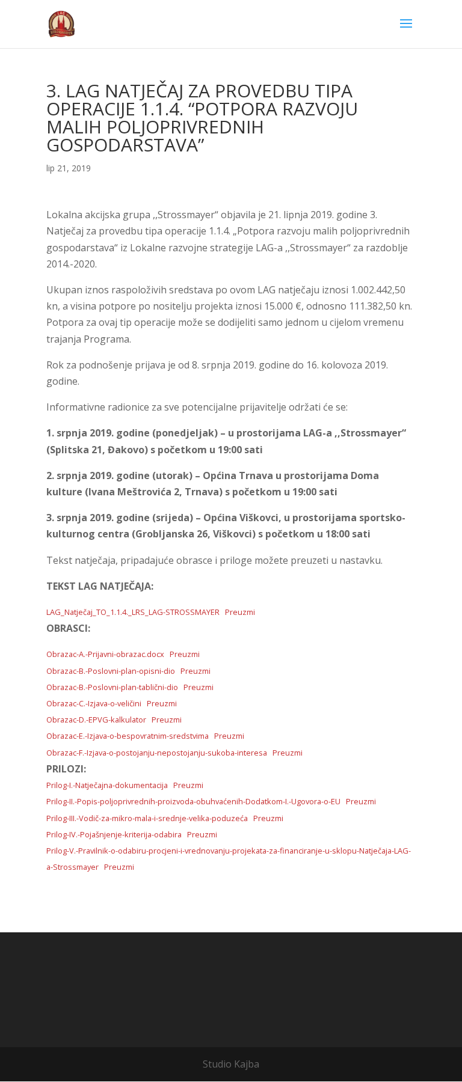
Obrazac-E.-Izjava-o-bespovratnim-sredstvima (127, 735)
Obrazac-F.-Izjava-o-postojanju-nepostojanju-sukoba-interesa (156, 752)
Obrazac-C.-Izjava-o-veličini (93, 703)
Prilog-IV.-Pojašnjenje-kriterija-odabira (114, 834)
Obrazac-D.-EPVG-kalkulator (96, 719)
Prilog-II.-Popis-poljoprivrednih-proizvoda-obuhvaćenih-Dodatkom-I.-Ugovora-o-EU (193, 801)
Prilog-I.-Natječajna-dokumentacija (107, 785)
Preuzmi (240, 612)
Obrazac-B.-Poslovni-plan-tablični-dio (112, 687)
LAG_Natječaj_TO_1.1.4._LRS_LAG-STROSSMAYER (133, 612)
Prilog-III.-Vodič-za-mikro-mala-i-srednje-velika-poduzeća (147, 818)
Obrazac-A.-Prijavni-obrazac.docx (105, 654)
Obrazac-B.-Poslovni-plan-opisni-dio (110, 670)
